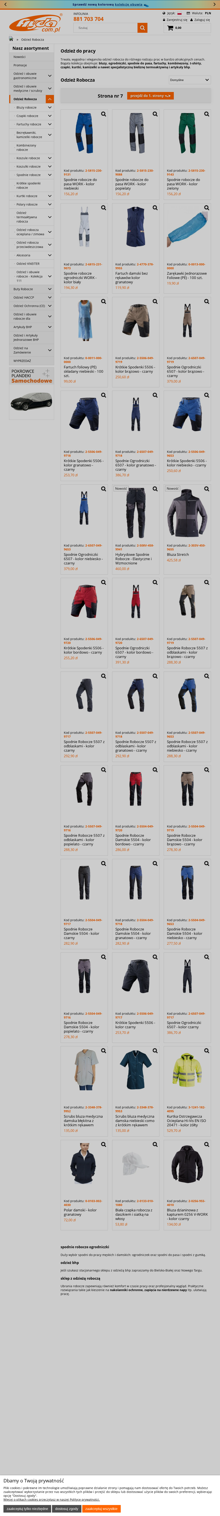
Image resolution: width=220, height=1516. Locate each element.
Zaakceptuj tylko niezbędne (27, 1509)
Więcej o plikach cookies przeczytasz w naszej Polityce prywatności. (51, 1499)
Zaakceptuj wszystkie (101, 1509)
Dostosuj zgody (66, 1509)
